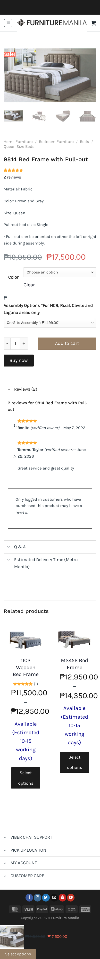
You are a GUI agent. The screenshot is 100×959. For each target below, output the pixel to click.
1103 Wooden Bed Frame (26, 667)
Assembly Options (48, 309)
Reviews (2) (25, 389)
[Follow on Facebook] (29, 898)
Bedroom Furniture (56, 141)
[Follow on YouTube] (71, 898)
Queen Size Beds (19, 146)
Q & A (20, 546)
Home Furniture (18, 141)
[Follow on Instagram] (37, 898)
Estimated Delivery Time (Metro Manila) (46, 563)
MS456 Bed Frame (74, 664)
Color (13, 277)
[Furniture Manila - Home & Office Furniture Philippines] (52, 23)
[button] (8, 23)
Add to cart (67, 343)
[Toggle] (9, 389)
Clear (29, 285)
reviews (12, 177)
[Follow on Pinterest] (62, 898)
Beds (84, 141)
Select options (25, 777)
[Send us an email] (54, 898)
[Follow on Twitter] (46, 898)
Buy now (18, 360)
